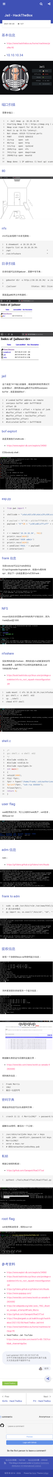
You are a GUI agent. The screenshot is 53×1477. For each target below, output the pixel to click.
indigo (45, 1473)
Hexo (34, 1473)
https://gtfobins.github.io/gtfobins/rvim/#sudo (28, 864)
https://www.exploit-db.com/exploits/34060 (26, 445)
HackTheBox (10, 1383)
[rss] (5, 1463)
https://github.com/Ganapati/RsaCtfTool (25, 1170)
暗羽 (46, 1368)
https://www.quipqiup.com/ (19, 1293)
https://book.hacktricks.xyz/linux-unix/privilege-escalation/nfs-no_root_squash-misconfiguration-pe (29, 679)
